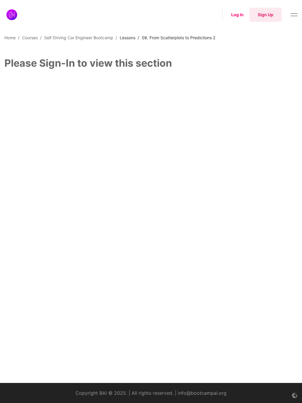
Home (10, 37)
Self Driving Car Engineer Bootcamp (78, 37)
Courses (30, 37)
